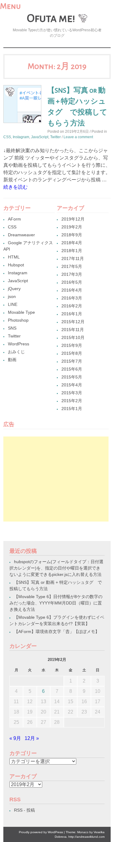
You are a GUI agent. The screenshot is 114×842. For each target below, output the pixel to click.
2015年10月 (73, 337)
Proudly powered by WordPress (41, 832)
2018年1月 (71, 250)
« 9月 (15, 738)
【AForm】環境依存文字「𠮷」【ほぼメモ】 (56, 631)
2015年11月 (72, 329)
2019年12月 (73, 219)
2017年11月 (72, 258)
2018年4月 (71, 242)
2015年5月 (71, 377)
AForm (14, 219)
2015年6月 (71, 369)
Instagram (21, 137)
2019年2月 (71, 226)
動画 (12, 359)
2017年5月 (71, 266)
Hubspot (16, 264)
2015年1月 (71, 408)
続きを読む (15, 187)
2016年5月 (71, 282)
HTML (14, 257)
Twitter (55, 137)
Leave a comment (78, 137)
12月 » (32, 738)
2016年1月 (71, 313)
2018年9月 (71, 234)
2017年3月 (71, 274)
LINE (12, 304)
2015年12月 (73, 321)
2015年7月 (71, 361)
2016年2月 (71, 305)
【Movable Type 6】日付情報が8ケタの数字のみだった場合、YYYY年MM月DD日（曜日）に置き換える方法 (55, 603)
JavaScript (39, 137)
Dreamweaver (21, 234)
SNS (12, 328)
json (12, 296)
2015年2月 (71, 400)
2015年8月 (71, 353)
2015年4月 (71, 384)
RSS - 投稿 (24, 810)
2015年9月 (71, 345)
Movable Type (21, 312)
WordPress (18, 343)
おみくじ (16, 351)
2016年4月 (71, 290)
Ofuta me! (51, 18)
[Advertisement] (55, 479)
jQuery (14, 288)
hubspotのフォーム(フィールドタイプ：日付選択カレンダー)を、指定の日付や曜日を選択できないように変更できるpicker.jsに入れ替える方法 (56, 568)
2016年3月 (71, 298)
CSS (7, 137)
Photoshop (18, 320)
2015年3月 (71, 392)
